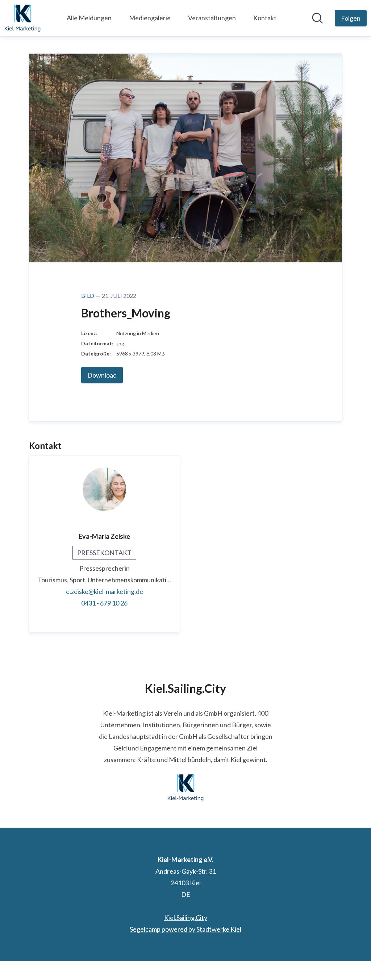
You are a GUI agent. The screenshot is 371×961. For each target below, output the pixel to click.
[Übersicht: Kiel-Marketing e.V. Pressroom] (22, 18)
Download (102, 375)
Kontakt (264, 18)
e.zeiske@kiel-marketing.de (104, 591)
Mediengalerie (150, 18)
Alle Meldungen (89, 18)
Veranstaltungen (212, 18)
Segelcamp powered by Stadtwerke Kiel (185, 929)
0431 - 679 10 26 (104, 603)
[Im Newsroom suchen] (317, 18)
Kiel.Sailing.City (185, 918)
